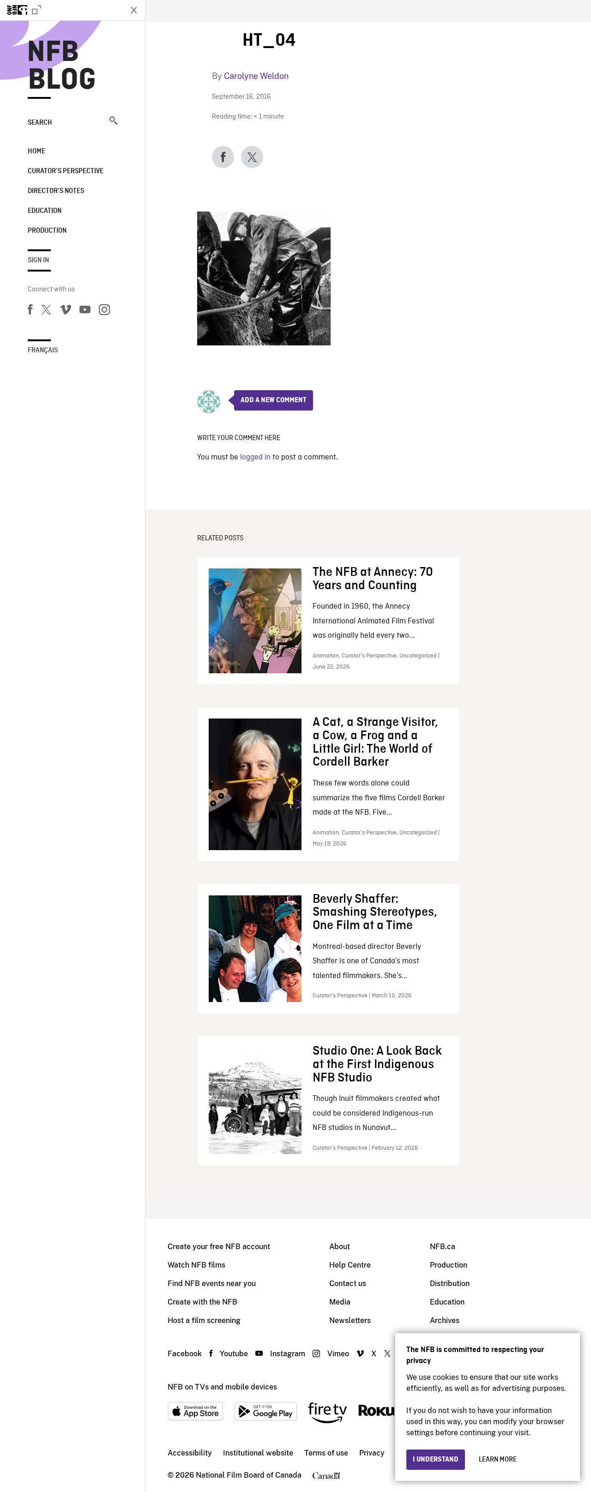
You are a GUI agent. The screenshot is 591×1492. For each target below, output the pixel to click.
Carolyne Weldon (256, 76)
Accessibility (190, 1453)
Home (36, 151)
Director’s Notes (56, 191)
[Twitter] (46, 311)
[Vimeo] (65, 311)
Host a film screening (204, 1320)
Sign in (38, 260)
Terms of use (326, 1453)
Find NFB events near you (212, 1283)
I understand (435, 1459)
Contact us (347, 1283)
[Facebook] (30, 311)
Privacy (372, 1453)
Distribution (450, 1283)
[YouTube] (84, 311)
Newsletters (350, 1320)
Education (44, 211)
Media (339, 1302)
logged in (255, 457)
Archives (444, 1320)
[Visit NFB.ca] (61, 10)
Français (43, 350)
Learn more (498, 1459)
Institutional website (258, 1453)
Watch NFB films (196, 1265)
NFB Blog (62, 66)
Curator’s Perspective (65, 171)
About (339, 1246)
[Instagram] (104, 311)
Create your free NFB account (219, 1246)
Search (40, 123)
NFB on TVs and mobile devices (222, 1387)
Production (47, 231)
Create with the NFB (202, 1302)
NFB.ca (442, 1246)
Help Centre (350, 1265)
